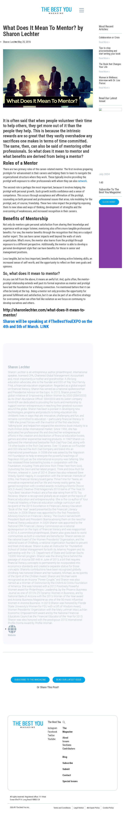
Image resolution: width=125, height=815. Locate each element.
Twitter (51, 735)
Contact (66, 775)
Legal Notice (79, 808)
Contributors (68, 748)
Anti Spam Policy (93, 808)
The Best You (54, 722)
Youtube (51, 739)
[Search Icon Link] (64, 722)
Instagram (52, 728)
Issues (65, 741)
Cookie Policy (108, 808)
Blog (64, 757)
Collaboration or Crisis (109, 37)
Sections (66, 745)
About (65, 737)
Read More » (104, 42)
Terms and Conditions (62, 808)
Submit (66, 769)
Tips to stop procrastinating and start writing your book (109, 51)
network (82, 181)
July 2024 (104, 174)
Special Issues (70, 781)
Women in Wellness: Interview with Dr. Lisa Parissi (109, 80)
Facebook (52, 731)
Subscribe (67, 763)
